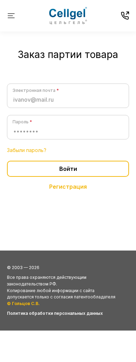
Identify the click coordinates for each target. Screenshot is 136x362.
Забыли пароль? (26, 150)
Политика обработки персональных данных (55, 313)
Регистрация (68, 186)
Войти (68, 168)
